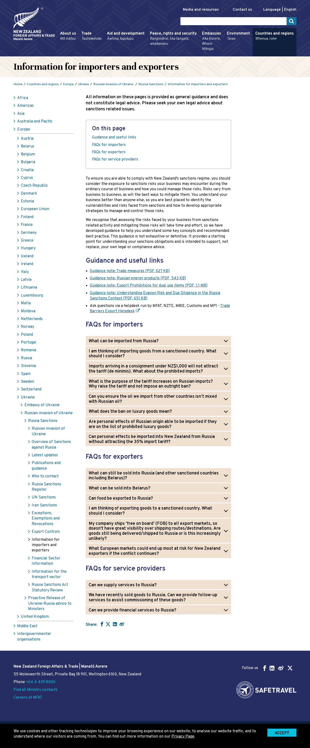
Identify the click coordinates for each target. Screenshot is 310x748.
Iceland (27, 256)
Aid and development (126, 36)
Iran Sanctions (44, 505)
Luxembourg (32, 295)
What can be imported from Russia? (124, 341)
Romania (28, 350)
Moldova (28, 311)
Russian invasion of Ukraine (48, 413)
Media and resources (201, 10)
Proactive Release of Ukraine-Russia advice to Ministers (49, 603)
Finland (27, 217)
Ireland (27, 264)
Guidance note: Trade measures (130, 271)
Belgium (28, 154)
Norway (27, 326)
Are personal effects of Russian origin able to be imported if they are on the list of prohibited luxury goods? (153, 424)
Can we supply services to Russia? (123, 585)
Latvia (26, 279)
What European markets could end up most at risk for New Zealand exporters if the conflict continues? (154, 551)
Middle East (27, 626)
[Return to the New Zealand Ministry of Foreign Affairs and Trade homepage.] (34, 23)
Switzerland (31, 389)
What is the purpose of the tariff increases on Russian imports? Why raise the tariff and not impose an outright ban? (151, 384)
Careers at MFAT (28, 697)
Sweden (27, 381)
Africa (22, 98)
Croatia (27, 170)
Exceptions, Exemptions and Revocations (46, 519)
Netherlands (32, 319)
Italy (25, 272)
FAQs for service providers (115, 159)
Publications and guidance (46, 466)
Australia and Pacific (35, 121)
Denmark (29, 193)
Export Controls (46, 531)
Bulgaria (28, 162)
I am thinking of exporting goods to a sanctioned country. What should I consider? (150, 511)
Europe (23, 129)
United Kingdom (35, 616)
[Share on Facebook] (101, 624)
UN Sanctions (44, 497)
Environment (238, 36)
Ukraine (28, 397)
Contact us (242, 10)
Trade (91, 36)
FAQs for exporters (108, 152)
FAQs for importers (109, 145)
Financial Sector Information (46, 561)
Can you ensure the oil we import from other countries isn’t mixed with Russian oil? (153, 399)
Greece (27, 240)
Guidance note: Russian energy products (138, 278)
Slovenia (28, 366)
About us (68, 36)
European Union (35, 209)
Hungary (28, 248)
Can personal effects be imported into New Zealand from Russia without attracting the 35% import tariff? (152, 439)
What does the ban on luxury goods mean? (130, 411)
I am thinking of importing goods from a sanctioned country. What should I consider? (153, 354)
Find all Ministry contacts (35, 689)
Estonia (27, 201)
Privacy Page (182, 736)
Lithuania (29, 287)
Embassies (211, 41)
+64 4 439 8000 (40, 682)
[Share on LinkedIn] (115, 624)
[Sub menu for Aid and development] (105, 54)
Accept (282, 733)
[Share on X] (108, 624)
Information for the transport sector (49, 574)
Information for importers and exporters (46, 545)
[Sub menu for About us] (58, 54)
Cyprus (27, 178)
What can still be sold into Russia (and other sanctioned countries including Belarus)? (154, 476)
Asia (20, 113)
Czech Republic (34, 185)
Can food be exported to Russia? (121, 498)
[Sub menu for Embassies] (200, 54)
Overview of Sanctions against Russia (51, 445)
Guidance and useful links (114, 137)
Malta (26, 303)
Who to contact (45, 476)
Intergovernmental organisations (34, 637)
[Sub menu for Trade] (80, 54)
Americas (25, 105)
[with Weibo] (121, 624)
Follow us (250, 668)
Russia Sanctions (42, 421)
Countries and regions (274, 36)
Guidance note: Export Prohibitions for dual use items (149, 285)
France (27, 224)
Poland (27, 334)
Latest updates (45, 455)
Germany (29, 232)
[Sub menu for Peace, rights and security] (148, 54)
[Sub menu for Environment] (225, 54)
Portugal (28, 342)
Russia (26, 358)
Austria (27, 138)
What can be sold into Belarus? (119, 488)
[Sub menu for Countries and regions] (254, 54)
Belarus (27, 146)
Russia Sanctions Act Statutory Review (50, 587)
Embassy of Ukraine (42, 405)
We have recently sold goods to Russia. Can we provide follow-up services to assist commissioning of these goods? (153, 597)
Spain (26, 374)
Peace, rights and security (173, 38)
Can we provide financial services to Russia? (132, 610)
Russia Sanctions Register (46, 487)
